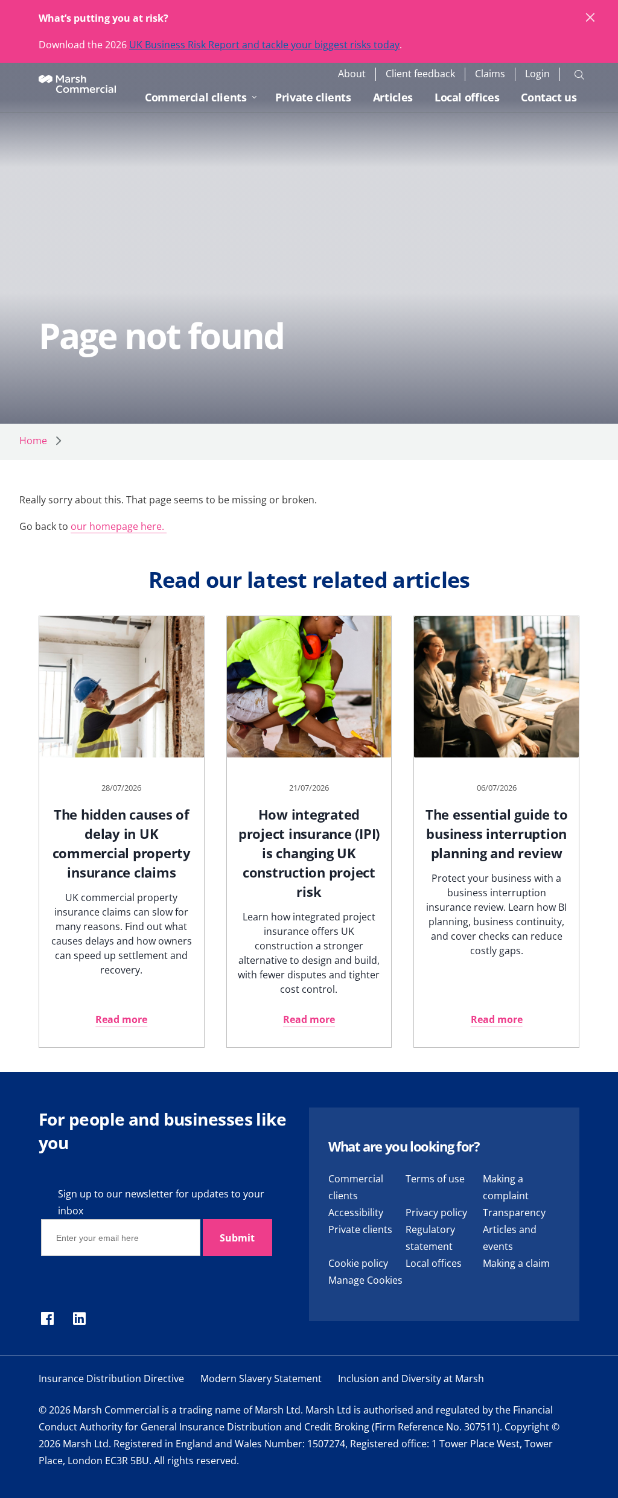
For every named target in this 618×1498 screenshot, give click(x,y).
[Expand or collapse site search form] (579, 74)
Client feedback (420, 74)
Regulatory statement (430, 1238)
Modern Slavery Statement (261, 1378)
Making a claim (516, 1263)
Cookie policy (358, 1263)
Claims (490, 74)
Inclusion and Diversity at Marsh (411, 1378)
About (352, 74)
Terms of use (435, 1178)
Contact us (548, 97)
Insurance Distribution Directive (111, 1378)
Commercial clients (196, 97)
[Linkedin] (79, 1319)
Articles (393, 97)
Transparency (514, 1212)
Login (537, 74)
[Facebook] (47, 1319)
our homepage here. (119, 526)
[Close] (591, 18)
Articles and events (510, 1238)
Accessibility (355, 1212)
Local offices (467, 97)
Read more (121, 1019)
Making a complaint (506, 1187)
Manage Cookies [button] (365, 1280)
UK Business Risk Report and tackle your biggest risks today (264, 44)
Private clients (313, 97)
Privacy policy (436, 1212)
